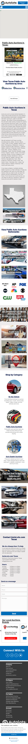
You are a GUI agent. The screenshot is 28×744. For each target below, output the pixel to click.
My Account (9, 710)
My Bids (8, 713)
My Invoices (9, 711)
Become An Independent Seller (13, 698)
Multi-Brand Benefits (11, 703)
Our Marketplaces (10, 687)
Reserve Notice (9, 671)
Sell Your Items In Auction (12, 696)
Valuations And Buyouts (11, 699)
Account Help (9, 717)
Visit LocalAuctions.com (12, 689)
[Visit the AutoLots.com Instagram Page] (12, 655)
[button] (14, 738)
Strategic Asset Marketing (12, 701)
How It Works (9, 682)
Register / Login (23, 3)
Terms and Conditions (14, 740)
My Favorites (9, 715)
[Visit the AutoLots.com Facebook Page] (7, 655)
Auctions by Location (11, 675)
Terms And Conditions (11, 670)
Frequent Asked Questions (12, 684)
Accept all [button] (14, 734)
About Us (8, 666)
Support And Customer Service (13, 685)
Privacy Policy (19, 732)
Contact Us (8, 673)
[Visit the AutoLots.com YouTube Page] (20, 655)
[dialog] (14, 733)
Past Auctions (9, 668)
